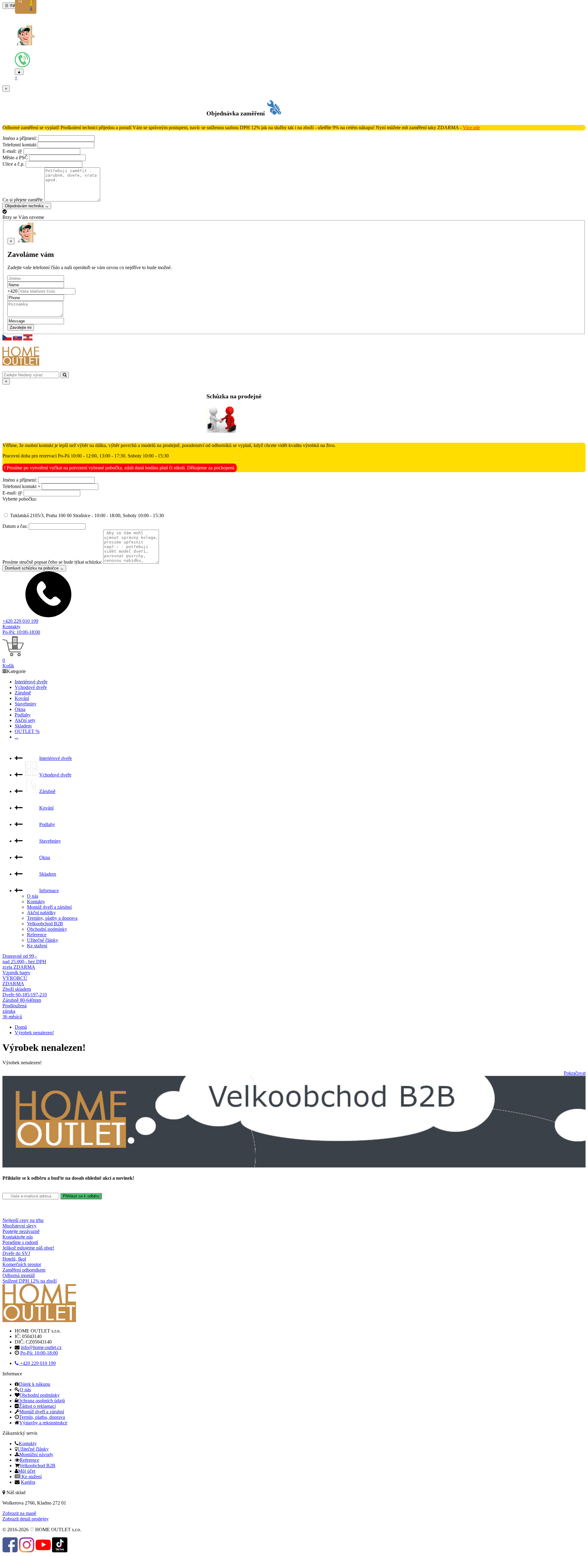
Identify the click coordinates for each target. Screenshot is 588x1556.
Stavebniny (25, 703)
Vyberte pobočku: (19, 499)
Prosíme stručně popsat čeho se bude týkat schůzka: (52, 562)
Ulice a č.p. (13, 164)
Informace (49, 890)
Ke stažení (37, 945)
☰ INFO (12, 5)
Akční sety (25, 720)
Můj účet (26, 1471)
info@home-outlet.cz (41, 1347)
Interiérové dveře (31, 681)
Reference (37, 934)
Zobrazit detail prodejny (25, 1518)
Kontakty (11, 626)
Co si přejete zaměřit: (22, 199)
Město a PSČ (15, 157)
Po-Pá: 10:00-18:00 (21, 632)
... (16, 736)
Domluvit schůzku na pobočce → (34, 568)
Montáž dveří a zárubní (49, 907)
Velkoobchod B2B (45, 923)
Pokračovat (575, 1073)
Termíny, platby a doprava (52, 918)
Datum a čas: (15, 526)
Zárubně (23, 692)
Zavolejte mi (21, 327)
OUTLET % (27, 731)
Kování (22, 698)
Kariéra (28, 1482)
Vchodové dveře (31, 687)
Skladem (23, 725)
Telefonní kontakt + (21, 486)
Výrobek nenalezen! (34, 1032)
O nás (32, 896)
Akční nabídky (41, 912)
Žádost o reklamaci (37, 1406)
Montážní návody (36, 1454)
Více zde (471, 127)
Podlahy (23, 714)
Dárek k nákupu (34, 1384)
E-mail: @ (12, 151)
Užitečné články (42, 940)
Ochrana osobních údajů (41, 1400)
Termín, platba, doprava (42, 1417)
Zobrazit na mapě (19, 1513)
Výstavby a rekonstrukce (43, 1422)
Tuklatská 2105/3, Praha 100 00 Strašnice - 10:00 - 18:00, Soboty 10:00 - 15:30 (86, 515)
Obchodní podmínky (47, 929)
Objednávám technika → (27, 206)
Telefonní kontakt (19, 144)
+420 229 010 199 (20, 621)
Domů (21, 1027)
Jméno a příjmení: (19, 138)
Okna (20, 709)
